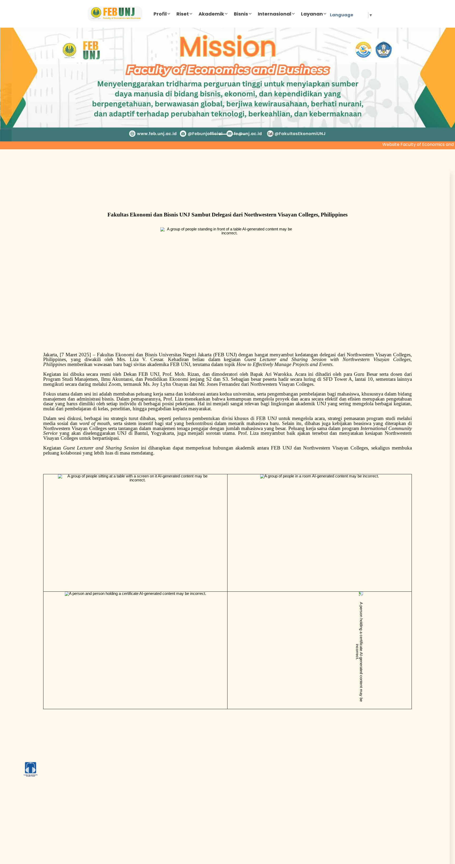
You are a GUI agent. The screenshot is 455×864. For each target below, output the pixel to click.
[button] (34, 84)
